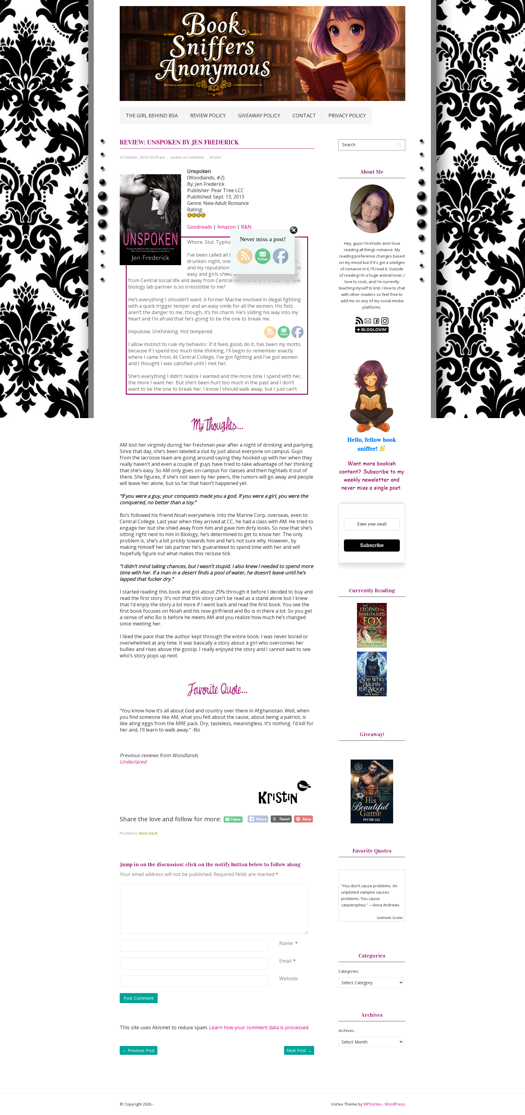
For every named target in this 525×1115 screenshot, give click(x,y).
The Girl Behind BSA (152, 115)
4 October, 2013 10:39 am (142, 157)
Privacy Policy (347, 115)
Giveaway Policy (259, 115)
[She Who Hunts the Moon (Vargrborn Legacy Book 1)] (372, 695)
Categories (348, 971)
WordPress (395, 1104)
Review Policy (208, 115)
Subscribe (372, 545)
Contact (304, 115)
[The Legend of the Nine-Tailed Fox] (372, 646)
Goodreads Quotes (390, 918)
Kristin (215, 157)
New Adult (148, 833)
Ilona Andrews (386, 905)
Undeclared (133, 761)
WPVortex (372, 1104)
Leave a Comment (187, 157)
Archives (346, 1030)
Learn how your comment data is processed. (259, 1027)
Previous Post (138, 1050)
